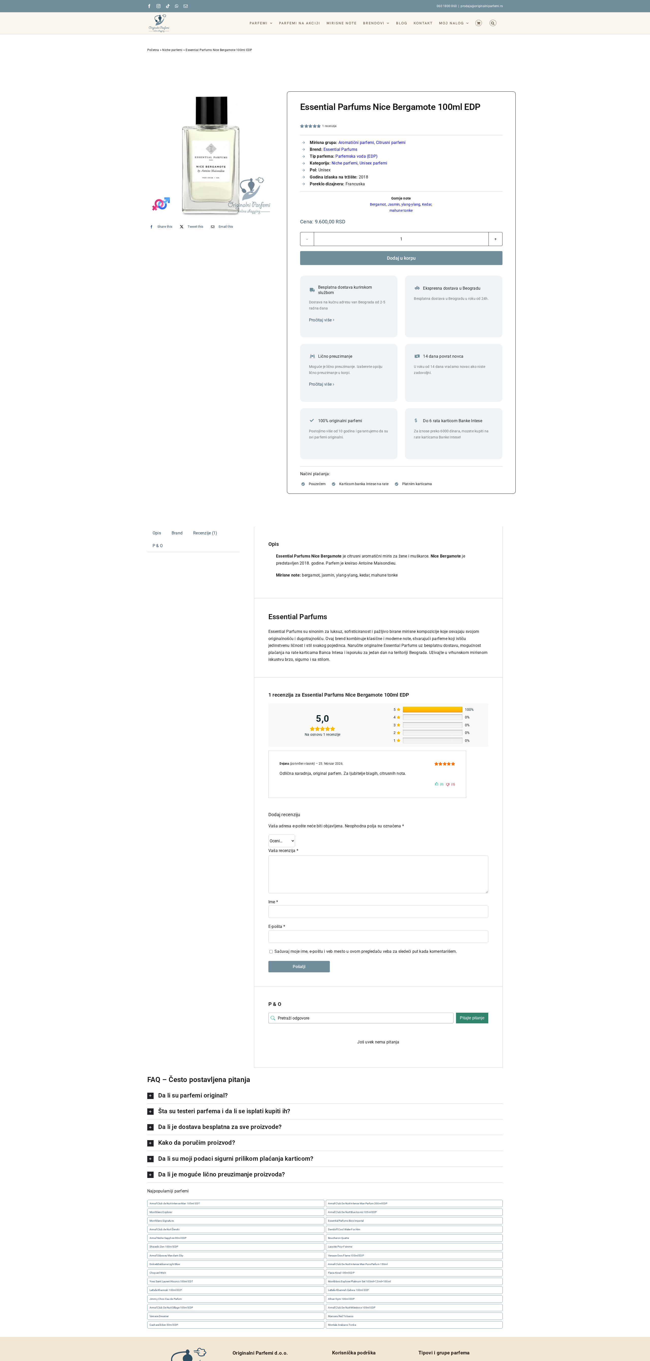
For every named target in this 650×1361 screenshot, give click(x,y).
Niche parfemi (172, 50)
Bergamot (378, 204)
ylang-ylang (410, 204)
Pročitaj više (320, 320)
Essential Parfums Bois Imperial (346, 1220)
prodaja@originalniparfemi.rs (482, 6)
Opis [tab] (157, 533)
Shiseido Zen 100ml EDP (164, 1246)
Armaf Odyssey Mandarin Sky (166, 1255)
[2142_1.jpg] (210, 154)
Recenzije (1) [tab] (205, 533)
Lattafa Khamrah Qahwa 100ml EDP (348, 1290)
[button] (493, 22)
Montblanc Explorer (161, 1212)
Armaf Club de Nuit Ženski (165, 1229)
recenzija (329, 126)
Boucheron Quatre (338, 1238)
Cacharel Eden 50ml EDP (164, 1324)
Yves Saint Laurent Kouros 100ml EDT (171, 1281)
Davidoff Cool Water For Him (344, 1229)
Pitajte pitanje (472, 1018)
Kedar (426, 204)
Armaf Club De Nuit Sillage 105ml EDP (171, 1307)
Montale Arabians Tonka (342, 1324)
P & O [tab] (158, 545)
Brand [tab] (177, 533)
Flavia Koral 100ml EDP (341, 1272)
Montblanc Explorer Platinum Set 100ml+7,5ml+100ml (359, 1281)
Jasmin (394, 204)
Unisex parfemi (373, 163)
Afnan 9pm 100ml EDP (341, 1299)
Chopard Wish (158, 1272)
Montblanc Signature (162, 1220)
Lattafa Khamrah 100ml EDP (166, 1290)
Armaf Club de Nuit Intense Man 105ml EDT (175, 1203)
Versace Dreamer (159, 1316)
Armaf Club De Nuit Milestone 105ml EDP (352, 1307)
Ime (273, 901)
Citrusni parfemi (391, 142)
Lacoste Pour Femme (340, 1246)
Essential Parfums (340, 149)
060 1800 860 (447, 6)
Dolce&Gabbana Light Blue (165, 1264)
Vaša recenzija (283, 850)
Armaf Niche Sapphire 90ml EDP (168, 1238)
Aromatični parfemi (356, 142)
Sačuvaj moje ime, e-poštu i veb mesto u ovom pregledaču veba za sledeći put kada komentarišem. (365, 951)
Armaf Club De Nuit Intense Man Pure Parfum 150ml (358, 1264)
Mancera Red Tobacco (341, 1316)
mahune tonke (401, 210)
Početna (153, 50)
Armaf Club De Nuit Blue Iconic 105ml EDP (352, 1212)
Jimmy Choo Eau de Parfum (166, 1299)
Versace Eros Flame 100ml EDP (346, 1255)
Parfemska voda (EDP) (356, 156)
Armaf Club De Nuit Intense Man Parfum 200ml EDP (357, 1203)
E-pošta (276, 926)
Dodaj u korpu (401, 258)
